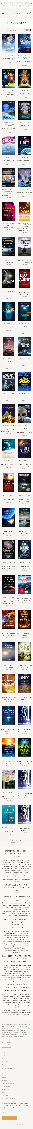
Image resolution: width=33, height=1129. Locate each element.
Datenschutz (5, 1089)
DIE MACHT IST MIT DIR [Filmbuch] (8, 797)
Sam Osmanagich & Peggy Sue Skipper (8, 495)
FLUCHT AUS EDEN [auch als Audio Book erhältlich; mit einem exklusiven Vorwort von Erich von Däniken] (24, 730)
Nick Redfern (24, 290)
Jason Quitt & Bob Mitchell (8, 91)
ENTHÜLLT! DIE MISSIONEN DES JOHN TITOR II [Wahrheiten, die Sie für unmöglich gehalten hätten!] (24, 500)
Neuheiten (5, 1056)
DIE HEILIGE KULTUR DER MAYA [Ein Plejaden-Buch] (24, 229)
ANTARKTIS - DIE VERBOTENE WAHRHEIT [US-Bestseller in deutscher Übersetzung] (24, 126)
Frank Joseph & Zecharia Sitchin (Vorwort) (8, 360)
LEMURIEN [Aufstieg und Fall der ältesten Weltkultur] (24, 193)
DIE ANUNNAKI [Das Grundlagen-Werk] (8, 464)
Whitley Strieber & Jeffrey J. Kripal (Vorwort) (24, 563)
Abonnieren (9, 1118)
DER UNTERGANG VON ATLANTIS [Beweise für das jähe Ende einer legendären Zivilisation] (8, 365)
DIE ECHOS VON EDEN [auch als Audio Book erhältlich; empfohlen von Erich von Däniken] (24, 794)
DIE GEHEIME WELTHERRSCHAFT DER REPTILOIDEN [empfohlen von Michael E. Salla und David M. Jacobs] (24, 94)
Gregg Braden (8, 55)
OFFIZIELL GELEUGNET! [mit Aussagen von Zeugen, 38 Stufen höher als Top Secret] (25, 330)
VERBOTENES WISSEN (8, 94)
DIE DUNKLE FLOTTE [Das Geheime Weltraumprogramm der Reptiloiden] (24, 161)
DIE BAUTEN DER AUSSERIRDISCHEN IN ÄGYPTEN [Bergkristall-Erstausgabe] (8, 430)
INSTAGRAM (6, 1042)
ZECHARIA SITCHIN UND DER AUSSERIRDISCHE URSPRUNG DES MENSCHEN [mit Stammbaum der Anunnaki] (24, 698)
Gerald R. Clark (8, 460)
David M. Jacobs (24, 759)
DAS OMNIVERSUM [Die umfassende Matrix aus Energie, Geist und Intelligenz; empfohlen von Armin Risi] (24, 465)
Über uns (4, 1080)
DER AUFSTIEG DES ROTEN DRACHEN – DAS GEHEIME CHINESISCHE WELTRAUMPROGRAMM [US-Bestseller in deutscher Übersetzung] (8, 634)
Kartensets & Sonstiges (9, 1065)
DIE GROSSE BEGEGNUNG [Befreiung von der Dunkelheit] (8, 666)
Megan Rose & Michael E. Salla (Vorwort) (8, 291)
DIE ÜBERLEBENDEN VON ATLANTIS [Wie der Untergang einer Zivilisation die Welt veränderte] (25, 532)
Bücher (4, 1059)
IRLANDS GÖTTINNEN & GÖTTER (24, 666)
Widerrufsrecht (6, 1086)
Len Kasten (24, 90)
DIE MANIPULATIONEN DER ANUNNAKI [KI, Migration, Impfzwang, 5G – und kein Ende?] (8, 226)
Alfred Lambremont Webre (24, 461)
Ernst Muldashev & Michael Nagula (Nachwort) (8, 124)
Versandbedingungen (8, 1083)
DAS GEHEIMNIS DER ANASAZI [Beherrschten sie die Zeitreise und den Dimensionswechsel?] (8, 730)
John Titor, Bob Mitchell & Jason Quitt (24, 496)
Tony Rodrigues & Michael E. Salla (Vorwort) (8, 598)
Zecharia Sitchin (24, 393)
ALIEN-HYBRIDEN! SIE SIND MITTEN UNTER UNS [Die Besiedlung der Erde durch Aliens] (24, 762)
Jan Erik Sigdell (8, 223)
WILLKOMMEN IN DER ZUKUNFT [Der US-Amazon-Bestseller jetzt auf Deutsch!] (8, 295)
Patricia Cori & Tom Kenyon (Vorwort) (8, 827)
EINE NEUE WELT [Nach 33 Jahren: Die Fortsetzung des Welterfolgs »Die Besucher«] (24, 567)
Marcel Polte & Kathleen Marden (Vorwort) (24, 427)
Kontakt (4, 1077)
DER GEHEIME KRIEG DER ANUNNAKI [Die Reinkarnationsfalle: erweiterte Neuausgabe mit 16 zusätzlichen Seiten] (24, 634)
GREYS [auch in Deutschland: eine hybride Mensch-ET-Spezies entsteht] (24, 432)
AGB (3, 1092)
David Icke (8, 157)
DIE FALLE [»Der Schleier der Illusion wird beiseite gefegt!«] (8, 161)
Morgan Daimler (24, 663)
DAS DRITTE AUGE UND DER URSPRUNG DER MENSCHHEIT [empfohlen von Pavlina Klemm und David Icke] (8, 129)
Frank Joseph (24, 189)
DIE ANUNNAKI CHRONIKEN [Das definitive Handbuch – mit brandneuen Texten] (24, 397)
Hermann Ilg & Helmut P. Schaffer (8, 426)
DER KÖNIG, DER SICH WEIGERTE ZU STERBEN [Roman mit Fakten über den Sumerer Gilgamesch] (8, 762)
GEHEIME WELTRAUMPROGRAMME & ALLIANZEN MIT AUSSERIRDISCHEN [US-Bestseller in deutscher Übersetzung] (8, 261)
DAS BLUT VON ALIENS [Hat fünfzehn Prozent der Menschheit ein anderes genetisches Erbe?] (24, 293)
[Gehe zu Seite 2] (20, 840)
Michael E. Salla (24, 122)
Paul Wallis (25, 727)
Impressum (5, 1095)
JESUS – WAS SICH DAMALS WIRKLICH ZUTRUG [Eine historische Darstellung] (8, 327)
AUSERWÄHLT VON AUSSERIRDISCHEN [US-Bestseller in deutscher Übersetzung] (8, 567)
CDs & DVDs (5, 1062)
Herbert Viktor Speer (8, 663)
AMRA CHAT (6, 1047)
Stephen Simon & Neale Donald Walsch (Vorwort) (8, 793)
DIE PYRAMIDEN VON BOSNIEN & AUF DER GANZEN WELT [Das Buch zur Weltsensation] (24, 599)
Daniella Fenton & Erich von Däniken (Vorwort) (24, 57)
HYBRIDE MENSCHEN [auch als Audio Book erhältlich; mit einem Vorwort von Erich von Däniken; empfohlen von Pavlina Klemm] (24, 62)
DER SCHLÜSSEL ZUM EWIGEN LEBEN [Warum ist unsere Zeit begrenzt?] (8, 698)
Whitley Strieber (8, 323)
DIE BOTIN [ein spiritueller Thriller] (8, 831)
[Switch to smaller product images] (30, 30)
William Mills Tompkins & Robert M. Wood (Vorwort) (8, 563)
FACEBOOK (6, 1040)
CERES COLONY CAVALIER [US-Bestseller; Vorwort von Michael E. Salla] (8, 602)
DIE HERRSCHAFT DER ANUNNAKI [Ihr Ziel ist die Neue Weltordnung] (8, 532)
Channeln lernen (7, 1068)
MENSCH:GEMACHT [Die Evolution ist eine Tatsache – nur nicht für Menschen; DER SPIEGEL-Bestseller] (8, 59)
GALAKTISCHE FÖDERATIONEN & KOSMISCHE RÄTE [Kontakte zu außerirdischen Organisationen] (8, 194)
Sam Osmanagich (24, 596)
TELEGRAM (6, 1044)
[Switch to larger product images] (27, 30)
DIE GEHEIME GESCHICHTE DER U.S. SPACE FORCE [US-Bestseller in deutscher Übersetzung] (8, 397)
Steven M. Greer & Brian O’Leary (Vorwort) (25, 325)
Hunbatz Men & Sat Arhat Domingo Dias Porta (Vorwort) (24, 225)
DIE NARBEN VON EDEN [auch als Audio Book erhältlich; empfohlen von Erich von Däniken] (24, 829)
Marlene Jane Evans (24, 695)
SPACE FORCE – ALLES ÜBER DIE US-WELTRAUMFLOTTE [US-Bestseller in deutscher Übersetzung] (24, 362)
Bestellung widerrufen (8, 1098)
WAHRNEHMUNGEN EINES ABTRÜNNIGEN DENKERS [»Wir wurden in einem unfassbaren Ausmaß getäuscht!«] (24, 261)
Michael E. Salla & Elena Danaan (8, 190)
